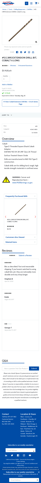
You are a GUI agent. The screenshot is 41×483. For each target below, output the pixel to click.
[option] (20, 30)
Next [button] (35, 216)
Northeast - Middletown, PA (28, 426)
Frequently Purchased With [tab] (16, 196)
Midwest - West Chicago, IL (28, 424)
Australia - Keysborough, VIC (29, 436)
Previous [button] (5, 216)
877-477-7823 (12, 417)
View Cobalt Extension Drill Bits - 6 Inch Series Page (21, 103)
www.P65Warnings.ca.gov (22, 183)
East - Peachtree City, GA (28, 429)
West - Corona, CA (26, 417)
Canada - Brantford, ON (27, 433)
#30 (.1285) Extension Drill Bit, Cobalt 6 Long (18, 220)
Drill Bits (29, 9)
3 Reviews (13, 65)
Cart (38, 3)
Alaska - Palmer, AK (26, 431)
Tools (10, 9)
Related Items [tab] (11, 242)
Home (4, 9)
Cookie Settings (20, 461)
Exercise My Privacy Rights (27, 459)
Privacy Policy (20, 465)
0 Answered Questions (25, 65)
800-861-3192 (6, 421)
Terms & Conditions (29, 463)
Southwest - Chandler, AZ (28, 419)
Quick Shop (20, 229)
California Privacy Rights (12, 459)
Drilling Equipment (19, 9)
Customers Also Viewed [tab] (15, 237)
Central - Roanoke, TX (27, 421)
